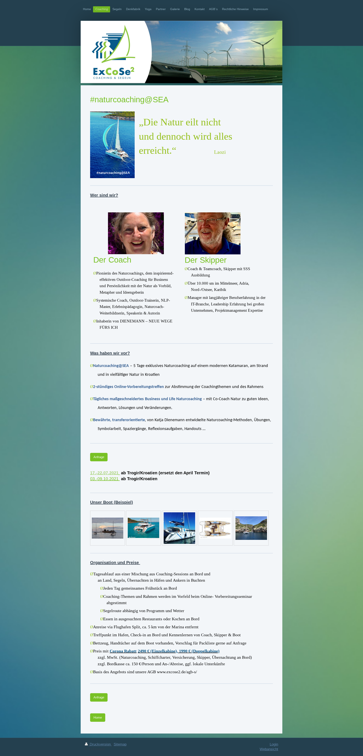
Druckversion (100, 744)
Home (97, 717)
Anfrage (98, 457)
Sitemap (120, 744)
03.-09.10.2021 (105, 478)
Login (274, 744)
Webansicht (269, 749)
